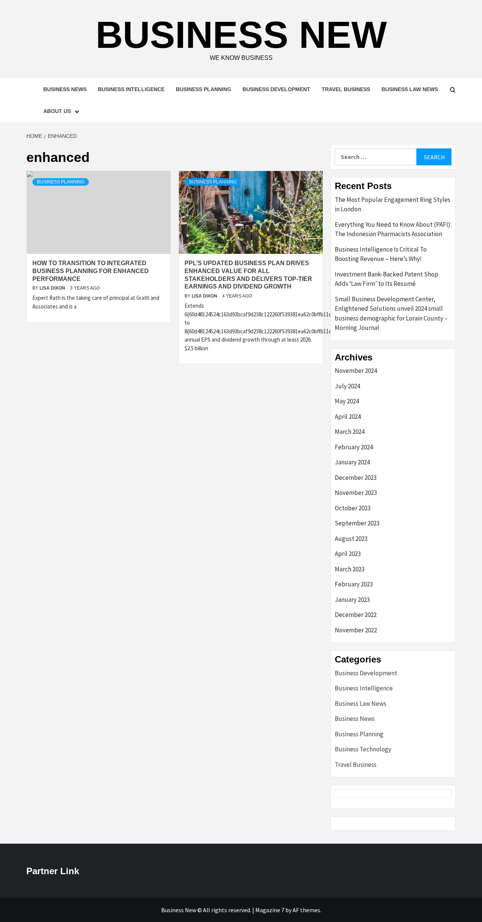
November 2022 (356, 630)
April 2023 (348, 554)
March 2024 (350, 431)
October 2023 (353, 508)
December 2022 (356, 615)
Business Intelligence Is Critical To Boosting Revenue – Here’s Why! (381, 254)
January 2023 (352, 599)
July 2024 (347, 386)
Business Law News (409, 89)
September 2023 (357, 523)
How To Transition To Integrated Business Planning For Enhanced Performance (90, 271)
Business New (241, 35)
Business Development (276, 89)
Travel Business (346, 89)
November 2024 (356, 370)
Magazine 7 (269, 910)
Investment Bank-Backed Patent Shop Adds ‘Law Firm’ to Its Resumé (386, 279)
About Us (57, 111)
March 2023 (350, 569)
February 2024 (354, 447)
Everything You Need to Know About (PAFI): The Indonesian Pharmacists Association (393, 229)
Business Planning (203, 89)
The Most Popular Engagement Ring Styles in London (392, 204)
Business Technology (363, 749)
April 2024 (348, 416)
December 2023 (356, 477)
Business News (65, 89)
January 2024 (352, 462)
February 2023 (354, 584)
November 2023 (356, 492)
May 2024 (347, 401)
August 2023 (351, 538)
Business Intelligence (131, 89)
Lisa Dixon (53, 288)
